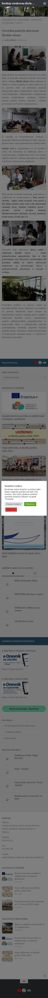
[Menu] (44, 3)
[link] (24, 12)
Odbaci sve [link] (11, 509)
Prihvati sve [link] (30, 504)
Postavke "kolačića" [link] (13, 504)
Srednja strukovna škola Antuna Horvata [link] (19, 3)
